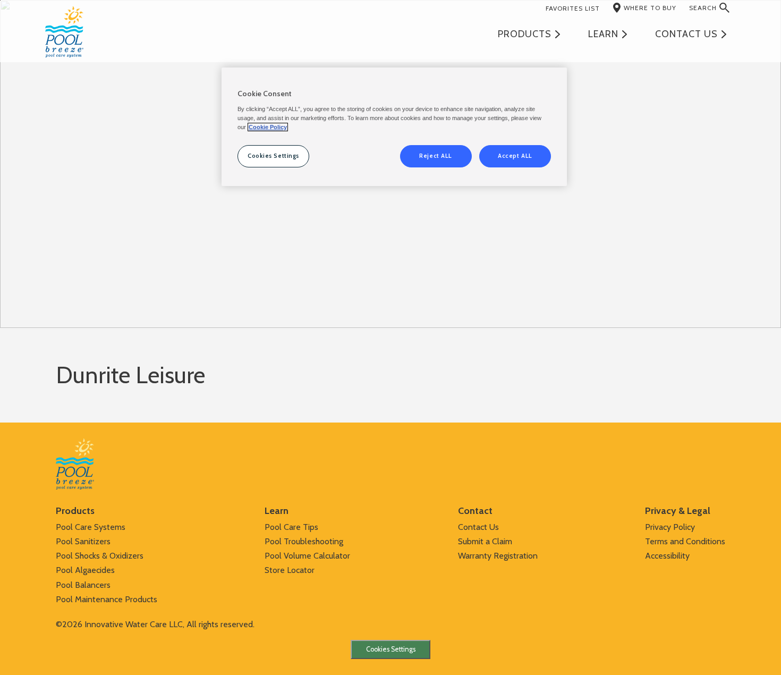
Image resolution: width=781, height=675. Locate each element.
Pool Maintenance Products (106, 599)
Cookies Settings (390, 649)
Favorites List (573, 8)
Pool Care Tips (291, 527)
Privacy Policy (670, 527)
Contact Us (478, 527)
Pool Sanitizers (83, 541)
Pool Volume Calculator (307, 556)
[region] (394, 127)
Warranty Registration (498, 556)
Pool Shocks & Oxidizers (99, 556)
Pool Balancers (83, 585)
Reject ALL (435, 155)
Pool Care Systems (90, 527)
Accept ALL (515, 155)
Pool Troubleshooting (304, 541)
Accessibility (667, 556)
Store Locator (290, 570)
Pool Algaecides (85, 570)
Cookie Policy (268, 127)
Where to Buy (650, 8)
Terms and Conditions (685, 541)
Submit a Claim (485, 541)
